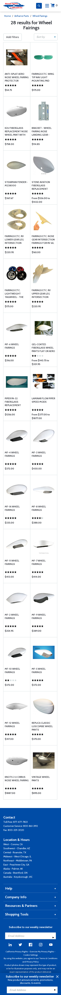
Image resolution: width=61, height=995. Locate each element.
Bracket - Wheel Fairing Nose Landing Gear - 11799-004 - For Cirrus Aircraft (42, 131)
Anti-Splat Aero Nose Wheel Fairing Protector (17, 77)
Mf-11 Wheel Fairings (12, 562)
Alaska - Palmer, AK (13, 868)
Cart (57, 5)
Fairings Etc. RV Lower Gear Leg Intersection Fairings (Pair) (14, 240)
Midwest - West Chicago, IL (17, 856)
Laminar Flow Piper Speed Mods (43, 400)
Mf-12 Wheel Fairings (12, 724)
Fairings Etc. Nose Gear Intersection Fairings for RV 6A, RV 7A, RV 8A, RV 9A (43, 240)
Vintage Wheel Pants (41, 778)
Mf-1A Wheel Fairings (12, 508)
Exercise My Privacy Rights (42, 951)
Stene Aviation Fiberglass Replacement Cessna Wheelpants (41, 186)
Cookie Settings (30, 955)
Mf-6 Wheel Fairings (12, 346)
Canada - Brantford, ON (15, 872)
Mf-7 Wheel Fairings (39, 562)
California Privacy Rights (17, 951)
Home (7, 15)
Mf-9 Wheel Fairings (39, 616)
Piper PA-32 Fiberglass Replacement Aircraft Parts (14, 402)
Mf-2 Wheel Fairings (12, 616)
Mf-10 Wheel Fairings (12, 670)
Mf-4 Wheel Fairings (12, 454)
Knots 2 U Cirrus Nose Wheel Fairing (17, 778)
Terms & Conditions (48, 958)
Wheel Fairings (40, 15)
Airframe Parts (21, 15)
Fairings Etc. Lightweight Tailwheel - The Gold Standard (14, 294)
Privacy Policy (32, 961)
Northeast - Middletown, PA (17, 860)
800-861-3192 (30, 825)
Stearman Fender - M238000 (16, 184)
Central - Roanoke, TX (14, 852)
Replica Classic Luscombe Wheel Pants (42, 726)
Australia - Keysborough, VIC (18, 876)
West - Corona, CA (13, 844)
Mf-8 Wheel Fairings (39, 508)
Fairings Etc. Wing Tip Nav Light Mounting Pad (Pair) (43, 77)
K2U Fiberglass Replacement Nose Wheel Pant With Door (16, 131)
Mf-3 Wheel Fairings (39, 454)
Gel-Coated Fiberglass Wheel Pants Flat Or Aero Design (43, 348)
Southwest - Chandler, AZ (16, 848)
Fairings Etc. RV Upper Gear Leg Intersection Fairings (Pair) (41, 294)
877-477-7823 (20, 821)
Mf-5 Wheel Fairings (39, 670)
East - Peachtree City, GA (16, 864)
